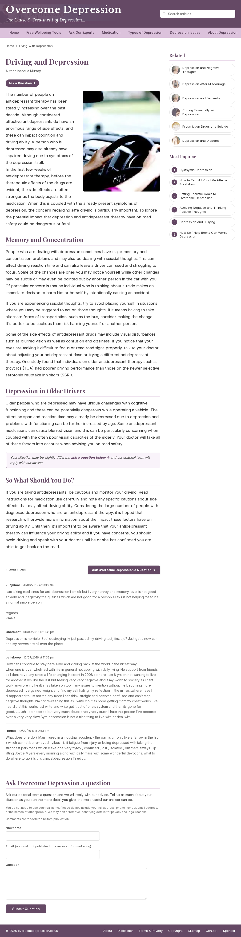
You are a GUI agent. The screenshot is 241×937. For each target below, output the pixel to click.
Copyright (175, 931)
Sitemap (194, 931)
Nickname (13, 828)
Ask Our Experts (81, 32)
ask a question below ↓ (90, 457)
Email (48, 846)
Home (14, 32)
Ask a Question (20, 83)
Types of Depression (145, 32)
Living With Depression (36, 46)
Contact (211, 931)
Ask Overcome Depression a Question (122, 570)
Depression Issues (185, 32)
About (107, 931)
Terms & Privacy (151, 931)
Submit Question (26, 909)
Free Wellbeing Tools (43, 32)
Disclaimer (125, 931)
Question (12, 864)
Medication (111, 32)
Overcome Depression (64, 10)
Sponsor (229, 931)
